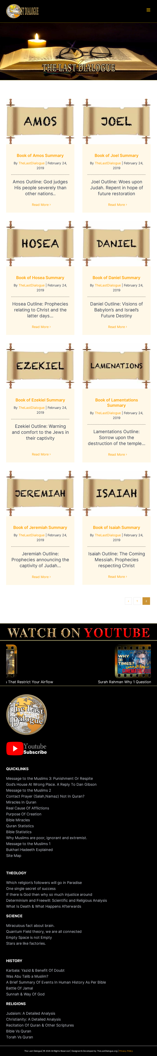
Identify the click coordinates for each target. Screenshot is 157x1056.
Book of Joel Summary (117, 155)
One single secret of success (31, 888)
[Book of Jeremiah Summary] (40, 493)
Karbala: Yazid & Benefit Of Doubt (35, 970)
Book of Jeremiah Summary (40, 527)
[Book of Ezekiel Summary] (40, 366)
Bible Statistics (18, 832)
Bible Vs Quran (18, 1031)
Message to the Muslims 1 (28, 844)
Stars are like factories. (26, 943)
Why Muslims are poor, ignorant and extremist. (46, 838)
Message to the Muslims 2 (28, 790)
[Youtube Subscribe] (26, 743)
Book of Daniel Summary (116, 277)
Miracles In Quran (21, 802)
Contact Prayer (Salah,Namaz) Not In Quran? (45, 796)
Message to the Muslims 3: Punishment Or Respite (49, 778)
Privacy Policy (126, 1051)
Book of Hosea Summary (40, 277)
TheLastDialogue (32, 163)
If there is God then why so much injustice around (49, 894)
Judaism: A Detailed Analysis (30, 1013)
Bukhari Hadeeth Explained (29, 850)
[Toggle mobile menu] (149, 10)
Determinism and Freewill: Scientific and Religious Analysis (56, 900)
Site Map (13, 855)
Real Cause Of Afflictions (27, 808)
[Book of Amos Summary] (40, 121)
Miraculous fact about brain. (30, 925)
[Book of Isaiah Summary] (116, 493)
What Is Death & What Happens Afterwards (43, 906)
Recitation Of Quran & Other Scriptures (40, 1025)
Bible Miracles (18, 820)
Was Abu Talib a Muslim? (27, 976)
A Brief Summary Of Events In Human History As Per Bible (56, 982)
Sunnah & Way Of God (25, 994)
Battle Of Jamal (19, 988)
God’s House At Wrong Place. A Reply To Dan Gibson (51, 784)
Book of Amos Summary (40, 155)
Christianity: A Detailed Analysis (33, 1019)
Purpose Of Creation (23, 814)
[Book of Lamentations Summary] (116, 366)
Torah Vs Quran (19, 1037)
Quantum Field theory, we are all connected (44, 931)
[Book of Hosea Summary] (40, 243)
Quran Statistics (20, 826)
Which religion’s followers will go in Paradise (44, 882)
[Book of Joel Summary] (116, 121)
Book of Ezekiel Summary (40, 400)
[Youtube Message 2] (78, 630)
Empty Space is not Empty (29, 937)
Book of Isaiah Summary (116, 527)
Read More (40, 205)
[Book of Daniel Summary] (116, 243)
